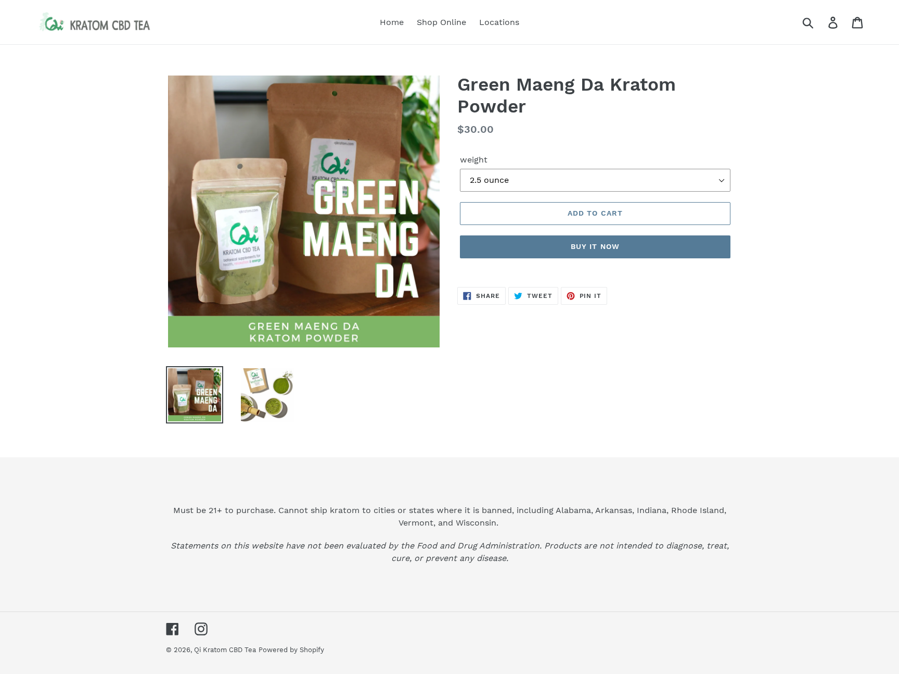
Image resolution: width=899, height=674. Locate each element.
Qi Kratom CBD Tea (225, 650)
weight (473, 160)
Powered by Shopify (291, 650)
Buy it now (595, 246)
